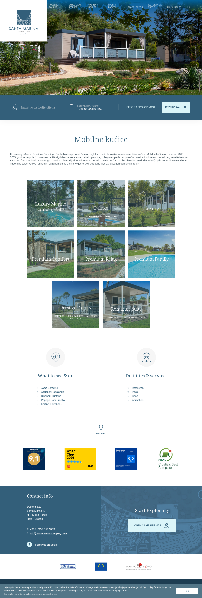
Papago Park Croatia (53, 400)
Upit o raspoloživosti (140, 107)
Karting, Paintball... (51, 404)
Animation (137, 400)
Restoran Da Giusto (155, 6)
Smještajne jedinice (75, 6)
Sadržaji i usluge (93, 6)
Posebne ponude (53, 6)
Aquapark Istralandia (52, 391)
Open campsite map (148, 525)
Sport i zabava (112, 6)
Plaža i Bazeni (135, 7)
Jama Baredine (49, 387)
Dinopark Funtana (51, 396)
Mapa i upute (174, 7)
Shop (135, 396)
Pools (135, 391)
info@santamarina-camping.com (48, 533)
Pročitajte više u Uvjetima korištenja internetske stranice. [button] (30, 593)
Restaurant (138, 387)
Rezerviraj (172, 107)
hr (188, 7)
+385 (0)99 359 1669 (89, 108)
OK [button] (187, 590)
